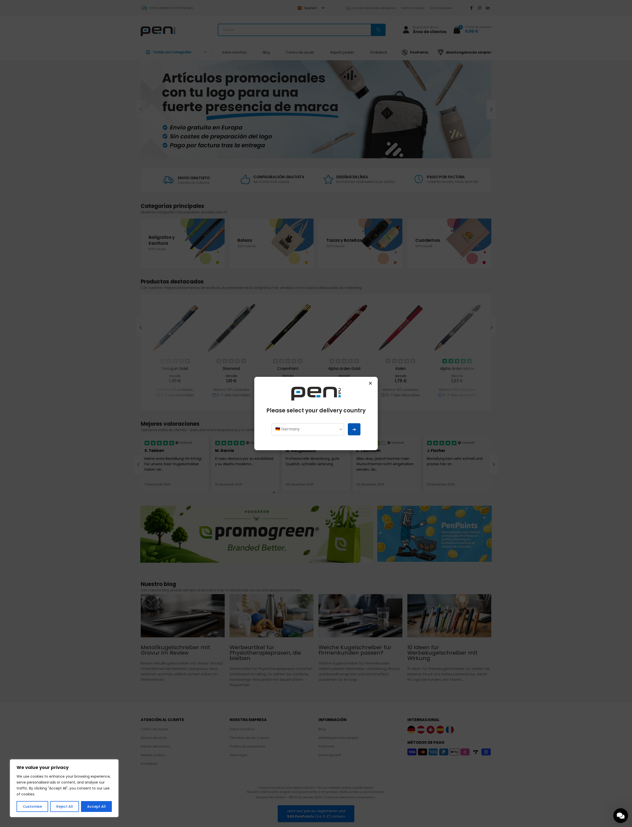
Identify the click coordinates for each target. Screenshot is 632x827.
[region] (64, 788)
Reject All (64, 806)
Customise (32, 806)
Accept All (96, 806)
